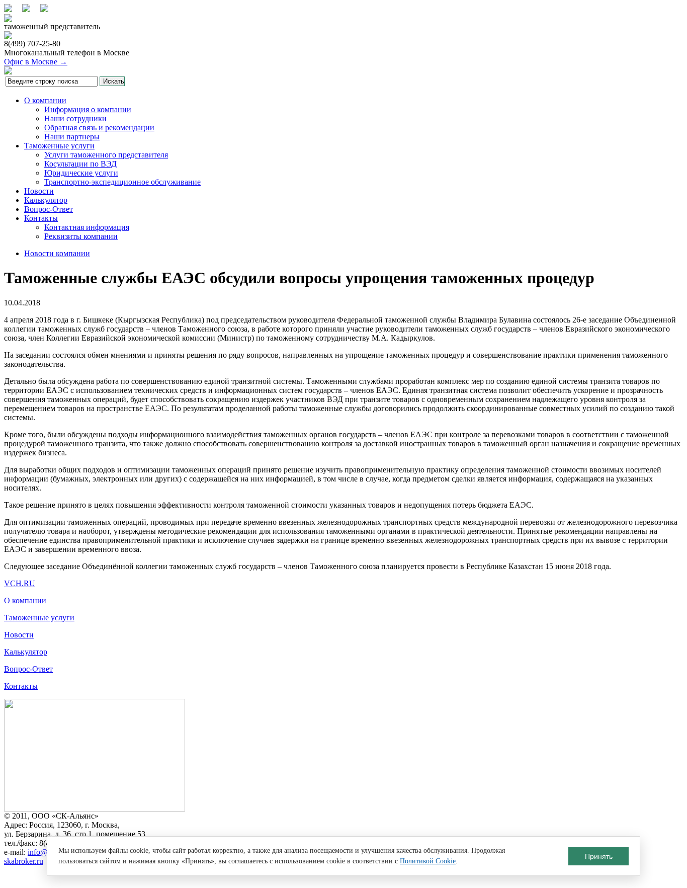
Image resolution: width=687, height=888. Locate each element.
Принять (599, 856)
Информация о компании (87, 109)
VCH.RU (19, 583)
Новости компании (57, 253)
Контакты (41, 218)
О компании (45, 100)
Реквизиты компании (81, 236)
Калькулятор (45, 200)
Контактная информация (86, 227)
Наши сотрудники (75, 118)
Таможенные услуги (59, 145)
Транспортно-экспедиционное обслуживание (122, 182)
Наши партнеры (72, 136)
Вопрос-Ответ (48, 209)
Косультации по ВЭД (80, 163)
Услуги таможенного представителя (106, 154)
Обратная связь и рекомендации (99, 127)
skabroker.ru (23, 861)
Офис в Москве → (35, 61)
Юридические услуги (81, 173)
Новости (39, 191)
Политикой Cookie (428, 861)
